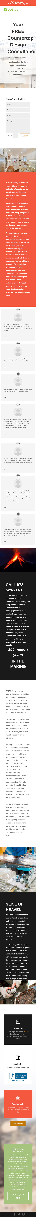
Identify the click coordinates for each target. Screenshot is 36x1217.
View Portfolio (18, 1123)
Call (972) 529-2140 (18, 1196)
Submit (25, 136)
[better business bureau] (18, 1081)
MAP (26, 1032)
